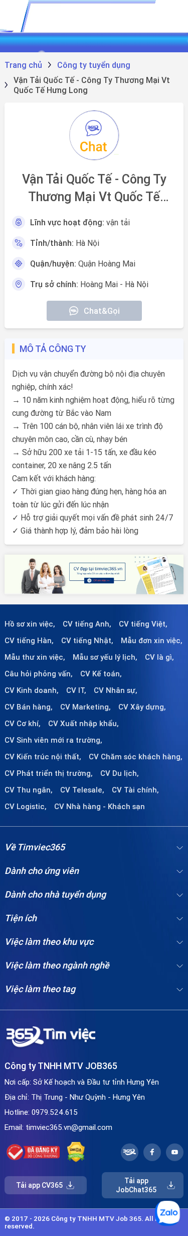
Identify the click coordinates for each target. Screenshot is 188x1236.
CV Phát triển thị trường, (49, 773)
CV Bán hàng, (29, 707)
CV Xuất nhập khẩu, (83, 723)
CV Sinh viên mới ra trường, (53, 740)
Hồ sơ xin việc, (30, 624)
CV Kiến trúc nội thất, (43, 756)
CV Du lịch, (119, 773)
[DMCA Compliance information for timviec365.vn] (76, 1152)
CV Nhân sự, (115, 690)
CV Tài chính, (135, 789)
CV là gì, (159, 657)
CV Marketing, (85, 707)
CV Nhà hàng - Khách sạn (99, 806)
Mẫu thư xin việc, (35, 657)
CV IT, (76, 690)
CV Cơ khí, (23, 723)
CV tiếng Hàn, (29, 640)
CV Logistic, (26, 806)
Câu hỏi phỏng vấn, (39, 673)
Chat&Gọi (102, 311)
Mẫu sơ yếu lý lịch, (105, 657)
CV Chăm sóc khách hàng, (135, 756)
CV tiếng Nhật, (87, 640)
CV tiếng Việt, (143, 624)
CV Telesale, (82, 789)
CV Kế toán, (101, 673)
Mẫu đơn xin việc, (151, 640)
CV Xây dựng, (142, 707)
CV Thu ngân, (29, 789)
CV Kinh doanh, (32, 690)
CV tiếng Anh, (87, 624)
